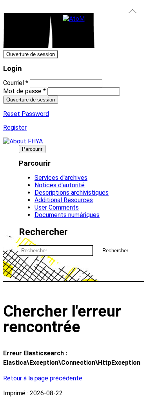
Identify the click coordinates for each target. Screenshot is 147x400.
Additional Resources (63, 200)
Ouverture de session (30, 54)
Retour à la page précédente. (43, 378)
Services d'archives (60, 177)
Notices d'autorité (59, 185)
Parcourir (32, 149)
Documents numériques (67, 215)
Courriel (15, 83)
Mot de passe (24, 91)
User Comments (56, 207)
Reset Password (26, 114)
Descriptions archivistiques (71, 192)
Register (15, 127)
